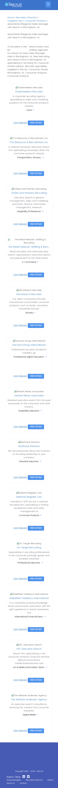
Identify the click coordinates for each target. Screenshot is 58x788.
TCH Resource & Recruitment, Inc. (29, 142)
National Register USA (29, 497)
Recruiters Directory (26, 17)
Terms (17, 776)
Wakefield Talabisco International (29, 598)
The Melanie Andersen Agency (29, 699)
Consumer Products (35, 21)
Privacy (10, 776)
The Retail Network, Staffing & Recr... (29, 247)
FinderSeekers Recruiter (29, 92)
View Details (36, 122)
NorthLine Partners (29, 446)
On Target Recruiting (29, 548)
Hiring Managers (14, 780)
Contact (23, 783)
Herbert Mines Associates (29, 396)
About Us (11, 783)
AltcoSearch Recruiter (29, 294)
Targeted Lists (14, 21)
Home (10, 17)
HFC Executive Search (29, 649)
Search (50, 780)
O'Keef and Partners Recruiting (29, 193)
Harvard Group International (29, 345)
